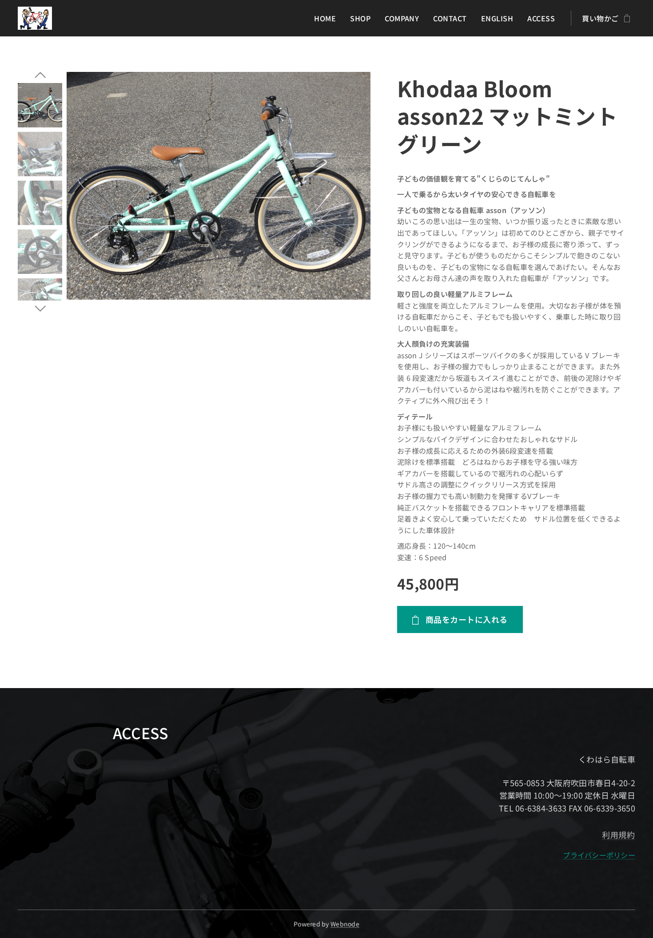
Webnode (344, 923)
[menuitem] (327, 18)
